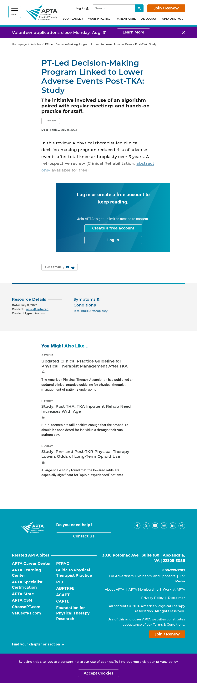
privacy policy (167, 662)
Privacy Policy (152, 598)
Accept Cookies (98, 673)
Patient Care (126, 18)
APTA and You (172, 18)
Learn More (133, 32)
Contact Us (83, 536)
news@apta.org (37, 309)
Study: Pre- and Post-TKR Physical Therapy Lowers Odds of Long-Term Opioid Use (85, 454)
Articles (36, 44)
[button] (50, 121)
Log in (80, 8)
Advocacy (149, 18)
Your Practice (99, 18)
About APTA (114, 589)
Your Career (73, 18)
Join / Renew (166, 8)
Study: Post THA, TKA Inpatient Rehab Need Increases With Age (86, 409)
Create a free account (113, 228)
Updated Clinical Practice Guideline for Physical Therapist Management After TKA (84, 363)
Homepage (19, 44)
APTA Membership (144, 589)
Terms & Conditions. (169, 624)
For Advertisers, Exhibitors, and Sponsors (142, 576)
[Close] (184, 32)
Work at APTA (174, 589)
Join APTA (85, 218)
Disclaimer (176, 598)
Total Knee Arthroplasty (90, 311)
